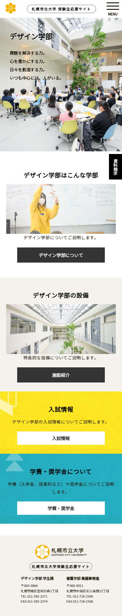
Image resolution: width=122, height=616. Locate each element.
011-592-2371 (37, 596)
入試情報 (61, 438)
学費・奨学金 (61, 508)
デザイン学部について (61, 255)
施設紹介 (61, 375)
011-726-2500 (83, 596)
